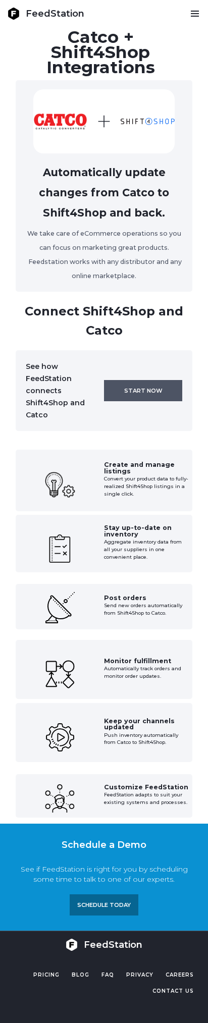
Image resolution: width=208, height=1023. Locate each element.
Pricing (46, 975)
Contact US (173, 991)
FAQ (107, 975)
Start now (143, 390)
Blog (80, 975)
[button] (194, 14)
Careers (180, 975)
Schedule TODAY (104, 904)
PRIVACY (139, 975)
